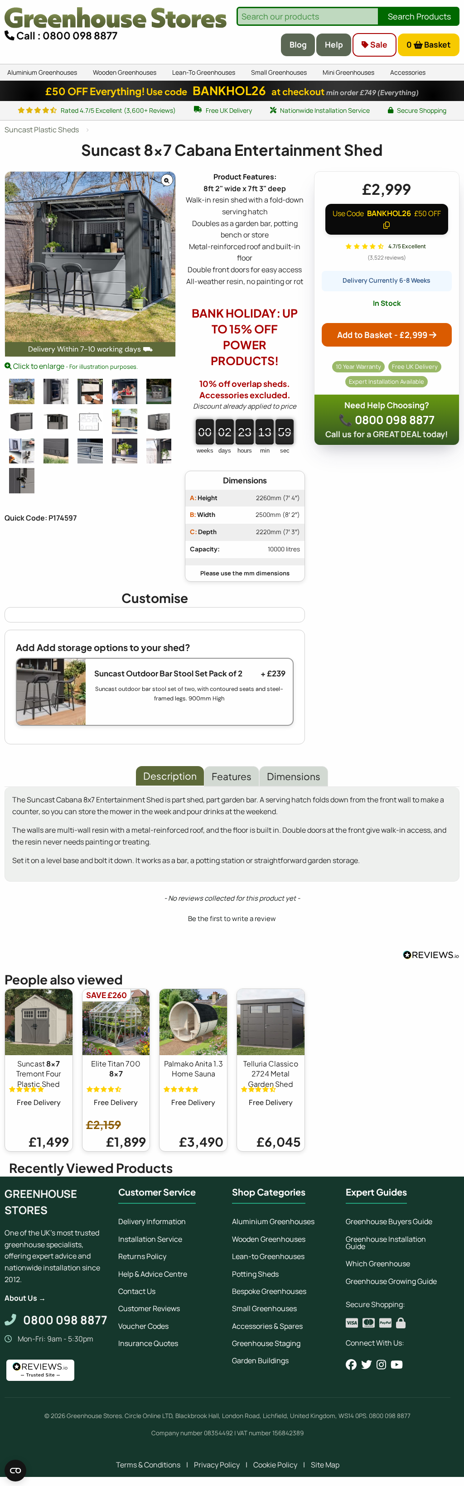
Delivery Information (152, 1221)
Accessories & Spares (267, 1326)
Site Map (325, 1465)
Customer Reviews (149, 1308)
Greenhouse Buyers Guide (389, 1221)
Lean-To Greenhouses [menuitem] (203, 72)
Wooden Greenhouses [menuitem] (124, 72)
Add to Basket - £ (382, 335)
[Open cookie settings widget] (15, 1470)
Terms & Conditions (148, 1465)
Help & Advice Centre (152, 1274)
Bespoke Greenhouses (269, 1291)
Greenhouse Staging (266, 1343)
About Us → (25, 1298)
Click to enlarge (75, 366)
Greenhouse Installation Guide (386, 1242)
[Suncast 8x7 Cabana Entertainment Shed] (21, 391)
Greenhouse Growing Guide (391, 1281)
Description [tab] (170, 776)
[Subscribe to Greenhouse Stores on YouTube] (397, 1364)
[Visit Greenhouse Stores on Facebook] (351, 1364)
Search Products (419, 16)
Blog (298, 44)
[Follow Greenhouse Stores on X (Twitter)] (366, 1364)
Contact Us (136, 1291)
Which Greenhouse (378, 1264)
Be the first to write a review (232, 918)
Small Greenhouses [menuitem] (279, 72)
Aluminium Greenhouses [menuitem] (42, 72)
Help (334, 44)
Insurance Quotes (148, 1343)
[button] (232, 917)
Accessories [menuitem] (407, 72)
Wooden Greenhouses (268, 1239)
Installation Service (150, 1239)
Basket (428, 44)
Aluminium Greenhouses (273, 1221)
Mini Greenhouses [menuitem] (348, 72)
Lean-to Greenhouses (268, 1256)
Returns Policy (142, 1256)
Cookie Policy (275, 1465)
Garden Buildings (260, 1360)
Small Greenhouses (264, 1308)
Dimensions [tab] (293, 776)
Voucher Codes (143, 1326)
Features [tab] (231, 776)
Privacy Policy (217, 1465)
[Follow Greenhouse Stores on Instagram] (381, 1364)
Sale (377, 44)
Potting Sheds (255, 1274)
